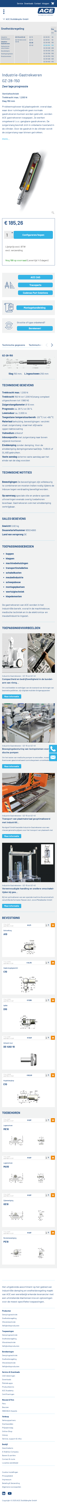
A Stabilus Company (10, 1452)
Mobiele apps (7, 1383)
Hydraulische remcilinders (5, 47)
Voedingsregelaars (7, 54)
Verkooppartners (9, 1420)
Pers (4, 1403)
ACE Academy (7, 1390)
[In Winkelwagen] (53, 925)
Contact (37, 3)
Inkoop (5, 1435)
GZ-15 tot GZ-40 (20, 37)
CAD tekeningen (8, 1376)
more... (6, 138)
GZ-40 (31, 45)
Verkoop (5, 1416)
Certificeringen (8, 1394)
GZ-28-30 (46, 37)
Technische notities (39, 344)
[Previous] (46, 345)
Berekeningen (8, 1352)
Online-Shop (7, 1431)
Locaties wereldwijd (10, 1463)
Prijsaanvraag (7, 1427)
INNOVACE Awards (9, 1411)
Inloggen (45, 3)
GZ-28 (31, 42)
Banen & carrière (9, 1455)
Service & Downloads (11, 1372)
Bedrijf (5, 1444)
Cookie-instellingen (10, 1472)
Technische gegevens (13, 344)
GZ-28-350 (46, 56)
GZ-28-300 (46, 53)
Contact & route (8, 1459)
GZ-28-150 (46, 45)
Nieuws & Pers (8, 1400)
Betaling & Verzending (11, 1483)
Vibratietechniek (9, 1322)
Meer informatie (11, 696)
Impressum (6, 1479)
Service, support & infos (12, 1439)
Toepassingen (8, 1331)
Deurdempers (5, 51)
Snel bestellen (7, 1424)
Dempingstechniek (9, 1314)
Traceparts (35, 285)
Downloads (28, 3)
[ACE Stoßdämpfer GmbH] (46, 12)
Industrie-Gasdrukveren (5, 38)
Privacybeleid (7, 1476)
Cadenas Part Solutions (35, 292)
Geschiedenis (7, 1448)
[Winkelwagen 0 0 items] (52, 3)
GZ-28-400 (46, 59)
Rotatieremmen (6, 56)
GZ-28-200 (46, 48)
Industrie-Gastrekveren (5, 42)
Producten (6, 1311)
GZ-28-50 (46, 40)
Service (20, 3)
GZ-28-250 (46, 50)
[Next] (52, 345)
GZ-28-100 (46, 42)
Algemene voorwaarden (11, 1487)
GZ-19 (31, 40)
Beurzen (5, 1407)
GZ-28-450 (46, 61)
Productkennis (8, 1387)
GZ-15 (31, 37)
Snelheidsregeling (9, 1318)
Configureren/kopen (33, 234)
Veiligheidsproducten (10, 1325)
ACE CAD (35, 277)
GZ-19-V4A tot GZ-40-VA (21, 41)
